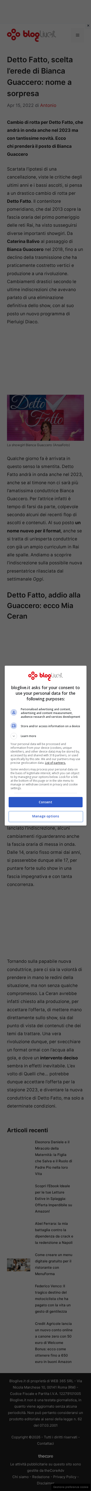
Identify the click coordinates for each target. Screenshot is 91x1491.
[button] (45, 736)
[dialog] (46, 746)
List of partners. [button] (55, 763)
